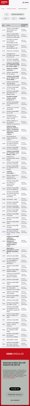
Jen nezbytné (15, 400)
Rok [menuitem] (14, 18)
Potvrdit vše (15, 389)
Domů (3, 8)
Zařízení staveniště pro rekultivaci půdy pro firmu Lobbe (13, 64)
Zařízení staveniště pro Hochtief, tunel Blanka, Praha (13, 152)
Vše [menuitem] (7, 14)
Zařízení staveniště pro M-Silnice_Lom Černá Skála (13, 78)
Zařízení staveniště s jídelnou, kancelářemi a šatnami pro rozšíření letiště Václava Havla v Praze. (13, 241)
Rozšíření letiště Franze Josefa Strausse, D (12, 98)
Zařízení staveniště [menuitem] (17, 14)
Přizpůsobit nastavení (15, 394)
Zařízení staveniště (10, 172)
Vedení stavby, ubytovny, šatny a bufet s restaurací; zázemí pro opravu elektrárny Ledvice (13, 130)
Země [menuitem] (5, 18)
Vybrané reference (11, 8)
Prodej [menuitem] (21, 18)
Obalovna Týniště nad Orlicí (12, 69)
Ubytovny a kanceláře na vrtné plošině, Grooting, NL (13, 251)
